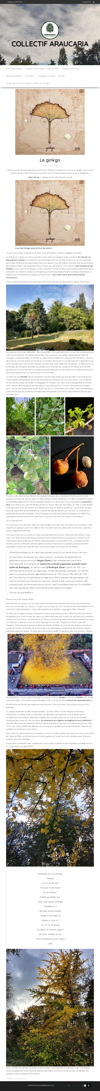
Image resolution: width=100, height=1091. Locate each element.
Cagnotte (86, 2)
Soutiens (29, 76)
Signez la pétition (14, 2)
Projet (61, 76)
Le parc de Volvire (35, 69)
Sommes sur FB (76, 1085)
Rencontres (53, 69)
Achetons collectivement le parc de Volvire (28, 83)
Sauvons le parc (14, 69)
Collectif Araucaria (50, 43)
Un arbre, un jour (46, 76)
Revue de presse (13, 76)
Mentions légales (61, 1085)
